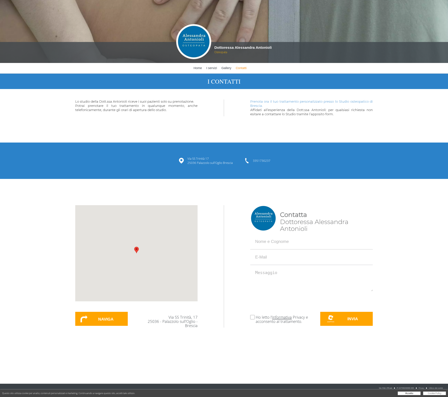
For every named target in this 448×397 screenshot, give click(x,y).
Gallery (226, 68)
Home (198, 68)
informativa (282, 317)
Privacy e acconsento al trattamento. (282, 319)
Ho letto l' (264, 317)
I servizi (211, 68)
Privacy (421, 388)
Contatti (241, 68)
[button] (136, 250)
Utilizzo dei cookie (436, 388)
